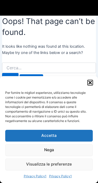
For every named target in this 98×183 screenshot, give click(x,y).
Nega (49, 149)
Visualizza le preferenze (49, 164)
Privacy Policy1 (35, 176)
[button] (90, 82)
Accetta (49, 135)
